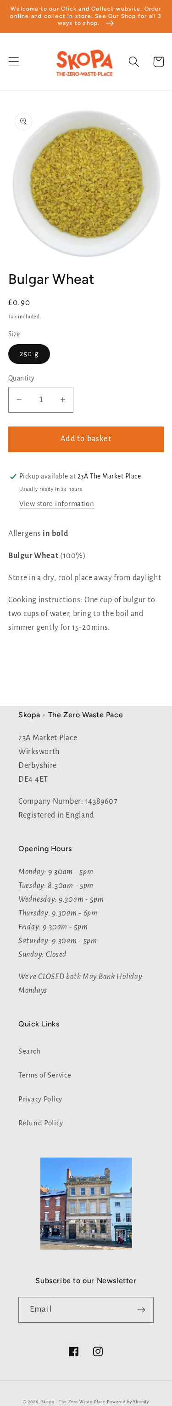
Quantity (21, 378)
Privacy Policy (40, 1099)
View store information (56, 503)
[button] (14, 62)
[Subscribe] (141, 1310)
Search (29, 1051)
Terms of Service (45, 1075)
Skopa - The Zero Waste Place (74, 1402)
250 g (29, 353)
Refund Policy (40, 1123)
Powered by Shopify (128, 1402)
